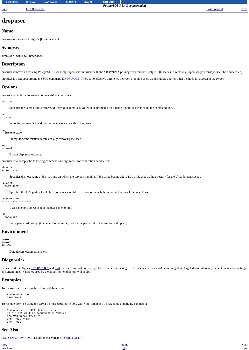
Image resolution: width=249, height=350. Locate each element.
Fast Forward (215, 9)
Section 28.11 (72, 337)
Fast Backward (35, 9)
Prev (4, 9)
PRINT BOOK (108, 2)
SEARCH (88, 2)
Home (124, 344)
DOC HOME (12, 2)
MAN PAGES (51, 2)
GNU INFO (71, 2)
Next (244, 9)
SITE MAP (31, 2)
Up (124, 348)
